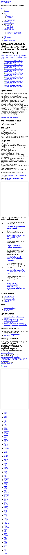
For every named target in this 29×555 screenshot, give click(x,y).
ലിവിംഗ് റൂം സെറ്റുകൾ (10, 40)
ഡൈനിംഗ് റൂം (11, 19)
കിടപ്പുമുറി (9, 17)
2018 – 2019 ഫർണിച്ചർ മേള (14, 32)
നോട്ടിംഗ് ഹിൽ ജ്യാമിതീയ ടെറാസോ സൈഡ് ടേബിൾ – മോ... (16, 271)
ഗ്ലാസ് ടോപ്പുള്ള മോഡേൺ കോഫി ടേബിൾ (16, 227)
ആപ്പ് (5, 366)
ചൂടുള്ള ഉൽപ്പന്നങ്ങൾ (7, 357)
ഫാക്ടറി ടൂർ (10, 27)
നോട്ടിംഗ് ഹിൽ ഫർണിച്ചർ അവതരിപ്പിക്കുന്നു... (11, 321)
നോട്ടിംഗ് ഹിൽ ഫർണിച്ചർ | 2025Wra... (14, 319)
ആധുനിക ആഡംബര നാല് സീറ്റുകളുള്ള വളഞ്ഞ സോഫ (16, 236)
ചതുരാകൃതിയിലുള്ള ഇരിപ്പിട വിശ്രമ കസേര (14, 246)
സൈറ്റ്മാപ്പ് (17, 357)
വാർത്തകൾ (7, 21)
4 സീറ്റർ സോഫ (19, 359)
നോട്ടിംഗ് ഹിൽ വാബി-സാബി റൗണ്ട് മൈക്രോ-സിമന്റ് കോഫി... (15, 258)
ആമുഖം (9, 25)
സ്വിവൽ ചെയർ (9, 359)
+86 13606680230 (15, 334)
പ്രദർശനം (10, 28)
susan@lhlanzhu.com (9, 335)
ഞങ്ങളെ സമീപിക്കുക (9, 29)
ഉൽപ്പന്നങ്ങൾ (7, 15)
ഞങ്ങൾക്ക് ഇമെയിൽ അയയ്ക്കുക (10, 117)
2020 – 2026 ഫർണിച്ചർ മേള (14, 33)
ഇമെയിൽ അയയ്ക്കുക (7, 363)
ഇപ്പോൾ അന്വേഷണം (7, 353)
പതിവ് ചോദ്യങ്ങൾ (9, 23)
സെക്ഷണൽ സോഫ (15, 358)
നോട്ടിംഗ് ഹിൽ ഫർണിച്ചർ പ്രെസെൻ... (14, 323)
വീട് (5, 13)
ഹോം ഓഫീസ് (10, 20)
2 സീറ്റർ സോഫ (5, 358)
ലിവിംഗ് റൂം (10, 16)
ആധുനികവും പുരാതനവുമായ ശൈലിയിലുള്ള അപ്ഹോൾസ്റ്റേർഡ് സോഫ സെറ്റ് (16, 286)
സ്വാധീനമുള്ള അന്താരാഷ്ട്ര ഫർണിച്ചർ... (15, 325)
